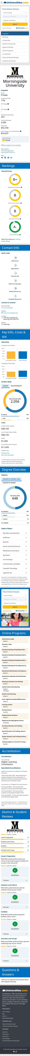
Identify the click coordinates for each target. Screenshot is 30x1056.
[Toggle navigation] (1, 2)
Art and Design (7, 559)
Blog (3, 1014)
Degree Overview (7, 47)
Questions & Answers (9, 61)
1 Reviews (6, 880)
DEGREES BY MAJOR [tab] (9, 483)
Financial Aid (5, 453)
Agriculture (6, 555)
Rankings (5, 37)
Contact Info (6, 40)
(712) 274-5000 (8, 308)
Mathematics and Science (11, 551)
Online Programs (7, 51)
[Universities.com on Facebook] (14, 1051)
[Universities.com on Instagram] (16, 1051)
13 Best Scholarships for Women (10, 1026)
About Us (4, 1016)
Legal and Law (7, 573)
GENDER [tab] (5, 386)
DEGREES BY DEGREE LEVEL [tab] (11, 479)
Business (6, 542)
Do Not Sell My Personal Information (11, 1040)
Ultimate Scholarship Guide (8, 1024)
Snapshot (5, 34)
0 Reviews (6, 907)
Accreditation (6, 54)
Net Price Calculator (7, 455)
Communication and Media (11, 564)
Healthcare (6, 537)
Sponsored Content (6, 28)
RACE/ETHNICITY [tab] (16, 386)
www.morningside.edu (11, 313)
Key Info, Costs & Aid (8, 44)
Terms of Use (5, 1036)
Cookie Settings (6, 1038)
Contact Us (5, 1032)
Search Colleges (6, 1011)
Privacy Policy (5, 1034)
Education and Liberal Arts (11, 533)
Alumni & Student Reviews (10, 57)
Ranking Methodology (7, 1018)
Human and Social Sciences (11, 546)
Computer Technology (10, 568)
